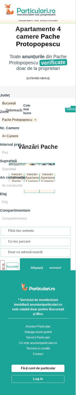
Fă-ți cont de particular (38, 368)
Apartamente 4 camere (38, 32)
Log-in (38, 379)
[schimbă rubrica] (38, 78)
